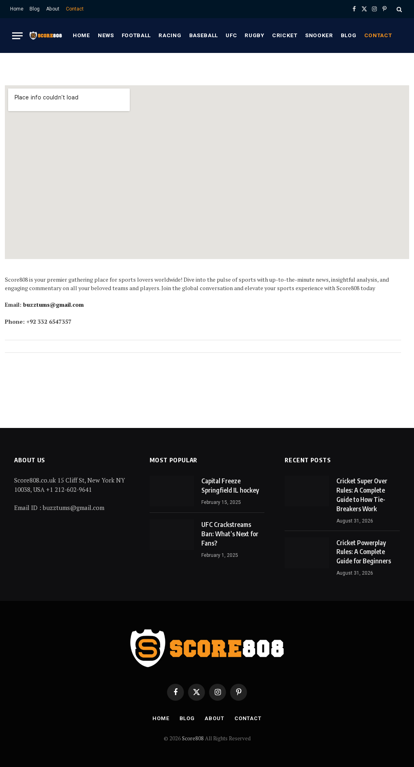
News (106, 35)
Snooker (319, 35)
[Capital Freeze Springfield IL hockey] (172, 491)
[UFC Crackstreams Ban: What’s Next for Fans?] (172, 534)
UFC (231, 35)
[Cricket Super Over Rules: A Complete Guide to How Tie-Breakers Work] (307, 491)
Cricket (285, 35)
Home (16, 9)
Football (136, 35)
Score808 (193, 738)
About (52, 9)
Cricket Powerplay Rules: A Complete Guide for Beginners (363, 552)
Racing (169, 35)
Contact (75, 9)
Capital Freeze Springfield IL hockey (230, 485)
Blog (35, 9)
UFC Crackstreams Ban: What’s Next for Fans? (229, 533)
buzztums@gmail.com (53, 304)
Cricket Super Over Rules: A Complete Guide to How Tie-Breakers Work (361, 495)
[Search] (398, 9)
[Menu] (17, 36)
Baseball (203, 35)
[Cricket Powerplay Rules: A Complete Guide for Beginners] (307, 552)
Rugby (254, 35)
